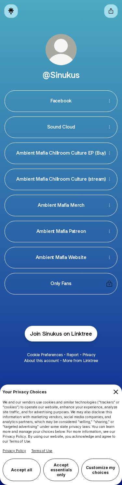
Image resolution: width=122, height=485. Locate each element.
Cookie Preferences (45, 354)
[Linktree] (11, 11)
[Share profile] (110, 11)
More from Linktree (80, 360)
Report (73, 354)
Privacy (89, 354)
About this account (41, 360)
